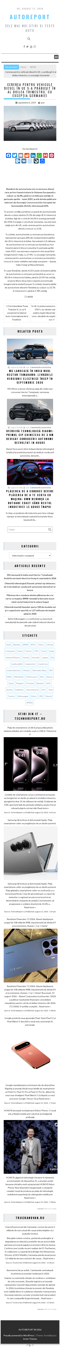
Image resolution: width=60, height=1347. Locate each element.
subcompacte (32, 690)
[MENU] (56, 57)
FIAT (36, 651)
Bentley (16, 644)
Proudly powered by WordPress (19, 1335)
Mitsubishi (19, 677)
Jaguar (45, 657)
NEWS (30, 297)
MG (51, 670)
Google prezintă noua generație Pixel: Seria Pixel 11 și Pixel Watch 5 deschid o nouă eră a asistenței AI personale (30, 1021)
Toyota (11, 696)
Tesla (50, 690)
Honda (26, 657)
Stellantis (19, 690)
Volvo (33, 696)
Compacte (10, 651)
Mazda (26, 670)
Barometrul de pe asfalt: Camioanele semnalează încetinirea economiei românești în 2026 (30, 1272)
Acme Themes (30, 1338)
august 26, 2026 (16, 367)
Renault (40, 683)
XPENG (29, 702)
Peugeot (20, 683)
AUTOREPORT (30, 17)
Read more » (43, 808)
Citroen (49, 644)
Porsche (30, 683)
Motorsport (31, 677)
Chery (40, 644)
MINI (9, 677)
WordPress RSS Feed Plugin (49, 1208)
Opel (11, 683)
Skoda (9, 690)
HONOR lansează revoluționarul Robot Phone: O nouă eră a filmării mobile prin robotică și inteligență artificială (30, 1114)
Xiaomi (49, 696)
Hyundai (35, 657)
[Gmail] (45, 156)
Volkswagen (22, 696)
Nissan (50, 677)
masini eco (43, 664)
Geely (51, 651)
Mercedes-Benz (39, 670)
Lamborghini (17, 664)
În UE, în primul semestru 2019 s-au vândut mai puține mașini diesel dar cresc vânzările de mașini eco (43, 313)
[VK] (24, 161)
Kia (52, 657)
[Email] (21, 156)
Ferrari (29, 651)
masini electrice (13, 670)
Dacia (20, 651)
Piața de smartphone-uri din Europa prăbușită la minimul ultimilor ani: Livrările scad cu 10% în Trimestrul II (30, 731)
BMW (25, 644)
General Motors (13, 657)
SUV (43, 690)
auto (42, 102)
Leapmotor (31, 664)
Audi (8, 644)
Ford (44, 651)
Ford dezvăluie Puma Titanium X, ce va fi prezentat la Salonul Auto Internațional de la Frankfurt (17, 313)
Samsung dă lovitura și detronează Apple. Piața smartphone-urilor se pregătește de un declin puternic (30, 822)
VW (41, 696)
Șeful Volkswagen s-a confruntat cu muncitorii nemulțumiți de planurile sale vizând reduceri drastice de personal (30, 622)
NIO (42, 677)
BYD (33, 644)
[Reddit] (27, 156)
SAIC (48, 683)
